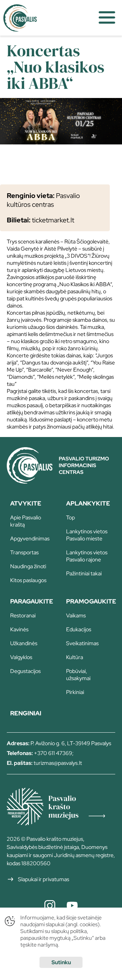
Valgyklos (21, 657)
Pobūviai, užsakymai (78, 675)
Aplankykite (88, 503)
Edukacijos (78, 629)
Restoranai (23, 615)
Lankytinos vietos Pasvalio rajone (86, 556)
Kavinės (19, 629)
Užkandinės (23, 643)
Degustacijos (25, 671)
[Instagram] (49, 905)
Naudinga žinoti (28, 566)
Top (70, 517)
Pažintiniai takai (84, 573)
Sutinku (61, 962)
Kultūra (74, 657)
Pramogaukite (90, 601)
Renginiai (25, 713)
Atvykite (25, 503)
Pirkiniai (75, 692)
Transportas (24, 552)
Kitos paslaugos (28, 580)
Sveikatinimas (82, 643)
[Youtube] (72, 905)
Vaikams (76, 615)
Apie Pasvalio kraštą (25, 521)
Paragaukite (31, 601)
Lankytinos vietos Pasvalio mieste (86, 535)
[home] (46, 18)
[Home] (61, 481)
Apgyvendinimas (29, 538)
